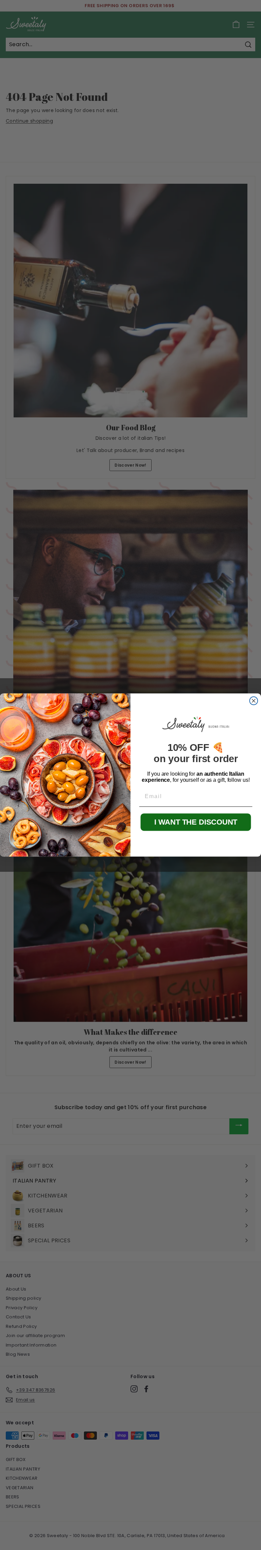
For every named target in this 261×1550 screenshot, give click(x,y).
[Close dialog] (254, 701)
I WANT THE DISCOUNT (195, 822)
